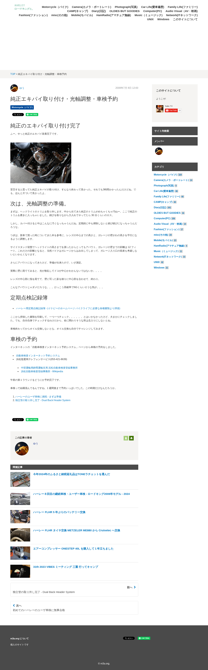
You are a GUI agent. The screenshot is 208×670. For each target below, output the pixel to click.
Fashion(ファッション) (33, 15)
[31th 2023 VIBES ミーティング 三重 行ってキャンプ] (54, 577)
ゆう (21, 88)
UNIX (150, 19)
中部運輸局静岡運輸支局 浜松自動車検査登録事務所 (49, 367)
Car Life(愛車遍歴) (152, 7)
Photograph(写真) (126, 7)
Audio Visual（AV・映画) (182, 11)
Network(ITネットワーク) (182, 15)
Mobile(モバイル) (82, 15)
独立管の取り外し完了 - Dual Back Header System (42, 400)
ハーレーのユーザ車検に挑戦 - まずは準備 (38, 396)
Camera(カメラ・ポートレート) (91, 7)
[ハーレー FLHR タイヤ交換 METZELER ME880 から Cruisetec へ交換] (65, 540)
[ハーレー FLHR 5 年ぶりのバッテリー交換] (47, 522)
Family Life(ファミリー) (183, 7)
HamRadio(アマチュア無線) (113, 15)
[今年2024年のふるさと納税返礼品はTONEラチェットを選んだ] (60, 486)
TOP (12, 74)
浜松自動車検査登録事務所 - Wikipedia (42, 371)
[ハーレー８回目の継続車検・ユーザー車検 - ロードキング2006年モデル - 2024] (70, 504)
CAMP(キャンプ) (77, 11)
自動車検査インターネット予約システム (38, 355)
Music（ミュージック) (148, 15)
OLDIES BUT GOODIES (124, 11)
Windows (163, 19)
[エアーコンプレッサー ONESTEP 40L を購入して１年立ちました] (62, 559)
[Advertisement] (104, 44)
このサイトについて (185, 19)
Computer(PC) (152, 11)
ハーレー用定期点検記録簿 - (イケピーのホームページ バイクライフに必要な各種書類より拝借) (68, 308)
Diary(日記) (99, 11)
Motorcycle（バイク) (55, 7)
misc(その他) (59, 15)
